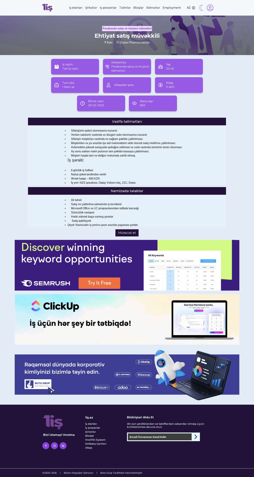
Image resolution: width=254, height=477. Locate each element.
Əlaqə (88, 447)
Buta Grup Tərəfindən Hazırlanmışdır (121, 472)
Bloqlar (138, 7)
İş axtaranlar (108, 7)
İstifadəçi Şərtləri (95, 443)
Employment (172, 7)
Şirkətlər (91, 7)
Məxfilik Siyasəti (95, 439)
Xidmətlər (153, 7)
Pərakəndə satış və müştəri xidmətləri (127, 28)
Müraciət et (127, 233)
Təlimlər (125, 7)
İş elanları (76, 7)
